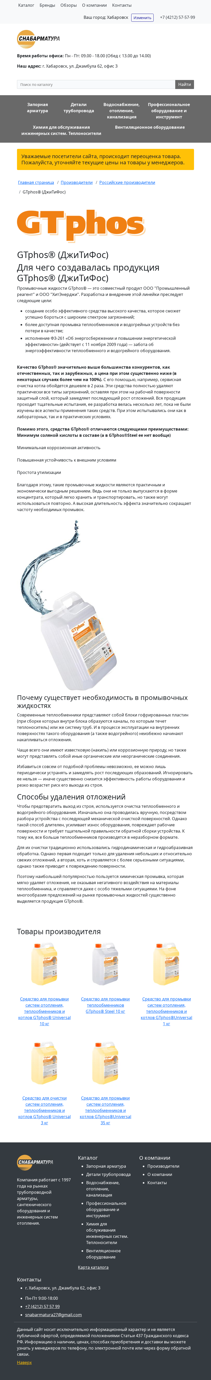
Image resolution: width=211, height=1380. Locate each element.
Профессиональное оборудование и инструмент (106, 1209)
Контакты (121, 5)
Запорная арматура (106, 1166)
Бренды (47, 5)
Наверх (24, 1362)
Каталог (26, 5)
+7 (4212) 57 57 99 (42, 1306)
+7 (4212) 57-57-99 (177, 17)
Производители (163, 1166)
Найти (184, 84)
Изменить (142, 17)
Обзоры (68, 5)
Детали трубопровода (108, 1174)
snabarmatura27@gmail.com (53, 1315)
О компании (94, 5)
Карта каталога (93, 1267)
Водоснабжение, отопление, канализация (103, 1189)
